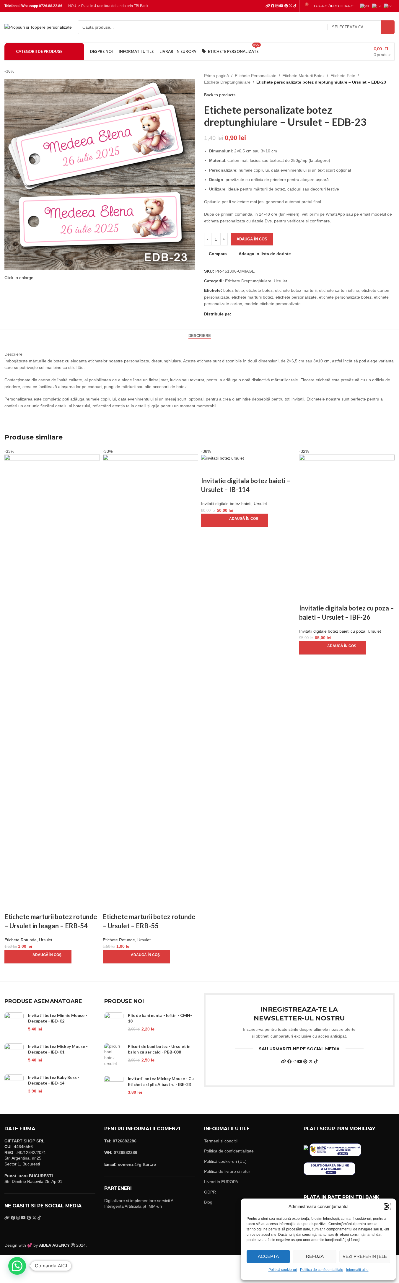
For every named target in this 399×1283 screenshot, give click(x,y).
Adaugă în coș (252, 239)
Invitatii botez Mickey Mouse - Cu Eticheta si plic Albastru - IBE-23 (161, 1081)
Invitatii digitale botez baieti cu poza (332, 631)
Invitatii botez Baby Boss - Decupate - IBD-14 (53, 1080)
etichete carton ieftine (339, 290)
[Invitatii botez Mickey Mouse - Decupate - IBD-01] (14, 1054)
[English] (366, 6)
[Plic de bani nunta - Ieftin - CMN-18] (113, 1023)
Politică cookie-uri (282, 1270)
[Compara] (11, 905)
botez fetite (233, 290)
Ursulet (280, 281)
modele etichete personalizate (273, 303)
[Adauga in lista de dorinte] (43, 905)
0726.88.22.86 (50, 6)
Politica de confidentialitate (321, 1270)
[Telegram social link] (263, 314)
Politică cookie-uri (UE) (225, 1161)
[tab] (199, 336)
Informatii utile (357, 1270)
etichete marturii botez (252, 297)
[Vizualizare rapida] (27, 905)
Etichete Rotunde (20, 939)
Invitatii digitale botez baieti (226, 503)
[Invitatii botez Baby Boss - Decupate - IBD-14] (14, 1085)
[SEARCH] (388, 27)
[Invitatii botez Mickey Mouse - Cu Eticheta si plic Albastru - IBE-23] (113, 1087)
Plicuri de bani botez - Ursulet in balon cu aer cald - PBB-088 (159, 1049)
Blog (208, 1202)
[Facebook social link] (234, 314)
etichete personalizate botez (345, 297)
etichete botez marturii (296, 290)
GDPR (210, 1192)
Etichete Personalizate (255, 75)
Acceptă (268, 1256)
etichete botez (259, 290)
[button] (387, 1206)
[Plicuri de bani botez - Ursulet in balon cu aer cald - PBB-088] (113, 1055)
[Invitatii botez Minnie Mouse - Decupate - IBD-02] (14, 1023)
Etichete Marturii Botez (303, 75)
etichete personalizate (296, 297)
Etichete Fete (342, 75)
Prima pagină (216, 75)
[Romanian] (389, 6)
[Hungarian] (378, 6)
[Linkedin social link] (256, 314)
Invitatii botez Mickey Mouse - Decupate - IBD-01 (58, 1049)
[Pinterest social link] (249, 314)
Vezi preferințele (365, 1256)
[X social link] (241, 314)
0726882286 (124, 1141)
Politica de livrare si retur (227, 1171)
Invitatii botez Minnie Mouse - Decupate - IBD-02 (57, 1018)
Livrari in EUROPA (221, 1181)
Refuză (315, 1256)
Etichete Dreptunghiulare (227, 82)
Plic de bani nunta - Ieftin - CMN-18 (160, 1018)
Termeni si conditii (220, 1141)
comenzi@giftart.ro (137, 1164)
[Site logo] (38, 27)
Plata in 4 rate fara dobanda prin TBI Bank (114, 6)
